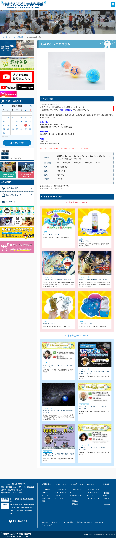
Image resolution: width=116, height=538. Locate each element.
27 (17, 129)
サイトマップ (47, 525)
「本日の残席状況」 (66, 110)
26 (13, 129)
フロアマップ (61, 490)
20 (17, 125)
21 (21, 125)
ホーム (5, 37)
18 (8, 125)
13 (17, 121)
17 (4, 125)
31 (4, 133)
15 (26, 121)
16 (30, 121)
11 (8, 121)
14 (21, 121)
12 (13, 121)
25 (8, 129)
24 (4, 129)
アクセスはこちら (20, 521)
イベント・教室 (93, 490)
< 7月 (2, 106)
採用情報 (107, 504)
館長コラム (56, 522)
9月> (31, 106)
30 (30, 129)
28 (21, 129)
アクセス (47, 495)
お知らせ (45, 522)
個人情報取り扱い (83, 522)
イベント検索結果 (17, 37)
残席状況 (75, 504)
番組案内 (75, 501)
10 (4, 121)
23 (30, 125)
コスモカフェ (61, 498)
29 (26, 129)
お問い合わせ (98, 522)
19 (13, 125)
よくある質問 (68, 522)
